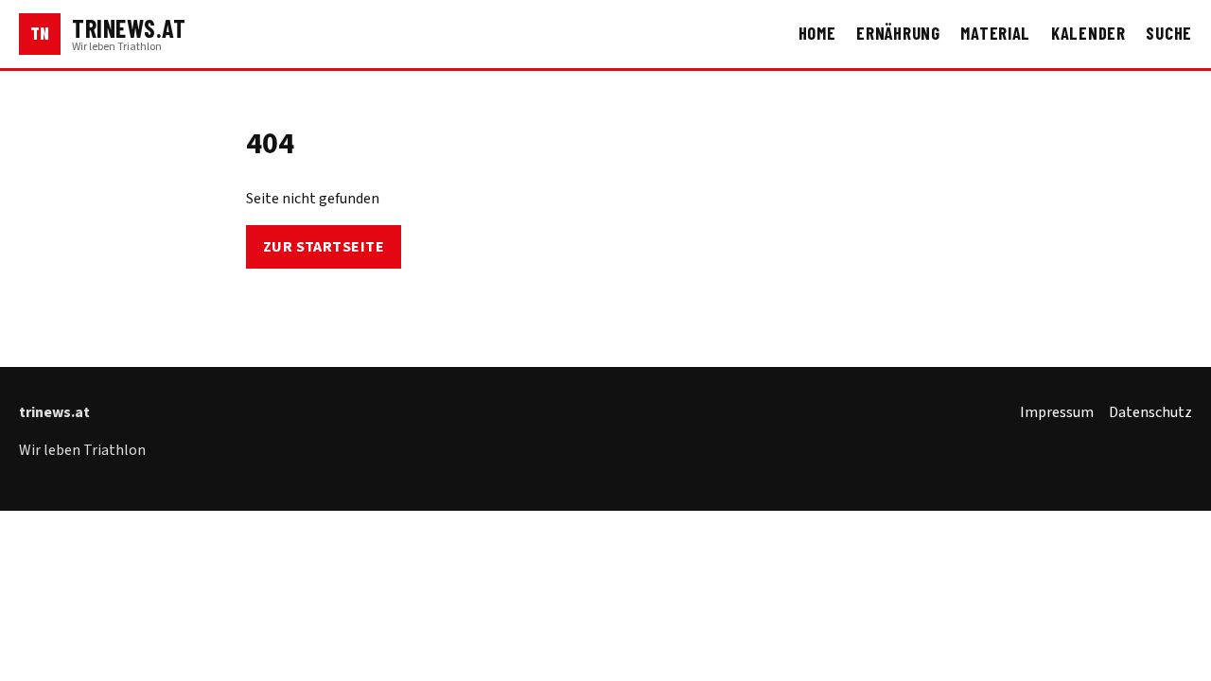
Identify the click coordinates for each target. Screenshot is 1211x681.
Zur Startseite (324, 246)
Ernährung (898, 33)
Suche (1169, 33)
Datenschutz (1150, 412)
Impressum (1057, 412)
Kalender (1088, 33)
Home (817, 33)
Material (995, 33)
